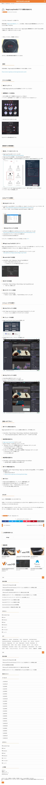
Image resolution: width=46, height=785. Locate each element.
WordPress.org (5, 774)
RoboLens (5, 624)
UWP (36, 646)
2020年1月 (5, 720)
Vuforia (3, 648)
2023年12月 (5, 681)
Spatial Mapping (5, 646)
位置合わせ (35, 648)
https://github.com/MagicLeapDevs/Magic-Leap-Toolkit (14, 252)
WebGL (7, 648)
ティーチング (21, 648)
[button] (44, 1)
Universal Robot (24, 646)
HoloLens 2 (37, 641)
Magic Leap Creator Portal (8, 442)
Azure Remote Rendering (6, 641)
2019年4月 (5, 733)
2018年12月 (5, 735)
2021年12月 (5, 698)
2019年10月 (5, 725)
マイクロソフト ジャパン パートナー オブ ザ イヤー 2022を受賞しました (15, 597)
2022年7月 (5, 688)
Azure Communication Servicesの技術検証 (10, 604)
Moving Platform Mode (6, 644)
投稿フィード (4, 771)
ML (17, 515)
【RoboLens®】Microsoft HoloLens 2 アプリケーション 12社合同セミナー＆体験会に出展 (19, 587)
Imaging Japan (9, 643)
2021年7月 (5, 706)
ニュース (4, 632)
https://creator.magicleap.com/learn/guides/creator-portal (14, 71)
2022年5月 (5, 693)
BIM (21, 641)
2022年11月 (5, 684)
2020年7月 (5, 713)
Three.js (16, 646)
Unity (19, 646)
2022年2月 (5, 696)
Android (10, 639)
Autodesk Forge (6, 614)
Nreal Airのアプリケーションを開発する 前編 (10, 602)
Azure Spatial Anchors (15, 641)
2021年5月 (5, 711)
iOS (14, 643)
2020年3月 (5, 718)
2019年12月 (5, 723)
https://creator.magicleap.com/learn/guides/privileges (16, 474)
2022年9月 (5, 686)
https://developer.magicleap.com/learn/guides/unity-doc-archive (19, 207)
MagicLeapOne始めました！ (13, 23)
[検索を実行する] (43, 577)
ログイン (3, 770)
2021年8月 (5, 703)
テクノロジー (5, 515)
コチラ (27, 238)
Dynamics (25, 641)
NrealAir (19, 644)
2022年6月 (5, 691)
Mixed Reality (32, 643)
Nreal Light (24, 644)
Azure (4, 617)
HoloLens (5, 619)
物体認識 (39, 648)
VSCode (39, 646)
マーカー (26, 648)
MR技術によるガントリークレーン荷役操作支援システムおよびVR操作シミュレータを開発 (19, 594)
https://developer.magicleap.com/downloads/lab (13, 155)
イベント (4, 627)
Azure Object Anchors (33, 639)
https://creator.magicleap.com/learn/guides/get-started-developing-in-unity (19, 232)
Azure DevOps (25, 639)
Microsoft (27, 643)
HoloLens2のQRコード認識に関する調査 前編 (11, 607)
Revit (32, 644)
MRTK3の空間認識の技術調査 (8, 590)
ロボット (30, 648)
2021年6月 (5, 708)
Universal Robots (31, 646)
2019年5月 (5, 730)
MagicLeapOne (14, 515)
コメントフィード (5, 772)
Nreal (4, 622)
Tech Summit (11, 646)
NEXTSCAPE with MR (23, 1)
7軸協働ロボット (5, 639)
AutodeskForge (15, 639)
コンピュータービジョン (14, 648)
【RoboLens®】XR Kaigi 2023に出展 (9, 585)
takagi (7, 537)
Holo (29, 641)
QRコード (28, 644)
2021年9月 (5, 701)
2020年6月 (5, 716)
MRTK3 (12, 644)
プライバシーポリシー (16, 779)
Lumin (10, 515)
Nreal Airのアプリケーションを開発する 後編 (10, 599)
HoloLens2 (4, 643)
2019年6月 (5, 728)
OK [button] (2, 782)
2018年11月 (5, 738)
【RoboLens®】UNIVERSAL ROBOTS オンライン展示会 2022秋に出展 (15, 592)
